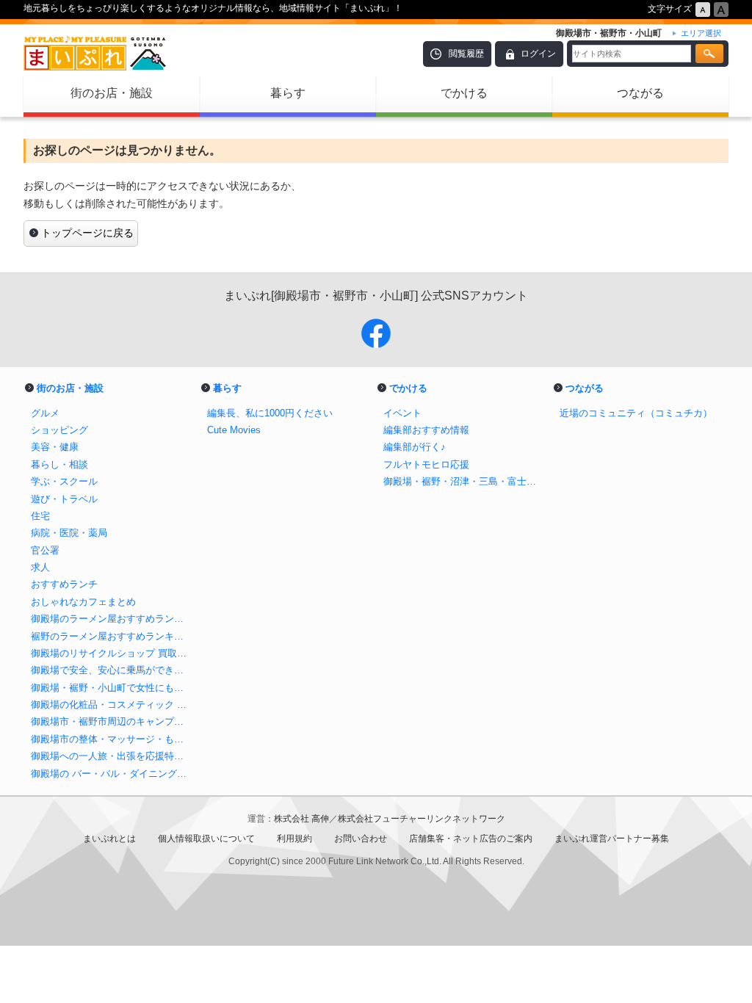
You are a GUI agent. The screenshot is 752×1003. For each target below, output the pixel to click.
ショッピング (59, 429)
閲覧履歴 (466, 53)
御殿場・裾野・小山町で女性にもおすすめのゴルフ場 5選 (111, 687)
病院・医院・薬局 (69, 532)
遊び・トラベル (64, 498)
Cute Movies (234, 429)
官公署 (45, 550)
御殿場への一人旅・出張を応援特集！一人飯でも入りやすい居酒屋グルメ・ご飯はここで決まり (111, 755)
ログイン (538, 53)
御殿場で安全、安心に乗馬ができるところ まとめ (111, 670)
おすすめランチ (64, 584)
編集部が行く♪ (414, 446)
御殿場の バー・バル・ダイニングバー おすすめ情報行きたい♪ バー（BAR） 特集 (111, 773)
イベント (402, 413)
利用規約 (294, 838)
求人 (40, 567)
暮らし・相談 (59, 464)
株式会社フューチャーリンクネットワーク (421, 819)
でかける (464, 93)
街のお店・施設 (111, 93)
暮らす (288, 93)
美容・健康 (55, 446)
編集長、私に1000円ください (270, 413)
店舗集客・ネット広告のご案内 (470, 838)
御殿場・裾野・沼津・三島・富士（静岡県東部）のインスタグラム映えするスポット (464, 481)
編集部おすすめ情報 (426, 429)
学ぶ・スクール (64, 481)
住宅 (40, 515)
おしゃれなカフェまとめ (83, 601)
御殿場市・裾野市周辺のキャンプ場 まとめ (111, 721)
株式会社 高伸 (301, 819)
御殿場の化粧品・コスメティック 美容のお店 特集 (111, 704)
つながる (640, 93)
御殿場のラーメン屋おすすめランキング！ (111, 618)
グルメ (45, 413)
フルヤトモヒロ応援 (426, 464)
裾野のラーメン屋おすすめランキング (111, 636)
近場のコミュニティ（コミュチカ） (636, 413)
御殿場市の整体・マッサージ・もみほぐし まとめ (111, 739)
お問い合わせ (360, 838)
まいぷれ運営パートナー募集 (611, 838)
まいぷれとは (109, 838)
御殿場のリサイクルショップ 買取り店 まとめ (111, 653)
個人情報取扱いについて (206, 838)
